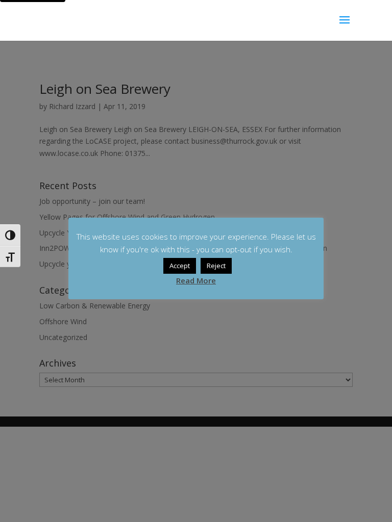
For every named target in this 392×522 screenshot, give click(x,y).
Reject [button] (216, 265)
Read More (196, 280)
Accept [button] (179, 265)
